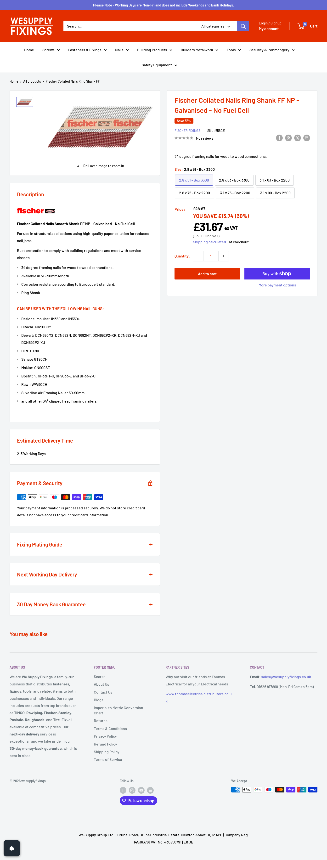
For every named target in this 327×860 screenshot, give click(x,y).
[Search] (243, 26)
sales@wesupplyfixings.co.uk (286, 676)
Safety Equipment (157, 65)
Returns (100, 720)
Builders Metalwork (197, 49)
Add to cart (207, 273)
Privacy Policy (105, 736)
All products (32, 81)
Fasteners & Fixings (84, 49)
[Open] (12, 848)
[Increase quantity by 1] (224, 256)
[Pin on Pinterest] (288, 137)
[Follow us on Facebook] (123, 790)
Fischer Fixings (187, 130)
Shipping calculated (209, 241)
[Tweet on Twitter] (297, 137)
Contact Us (103, 692)
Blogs (98, 699)
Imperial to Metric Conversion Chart (118, 710)
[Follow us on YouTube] (141, 790)
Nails (119, 49)
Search (100, 676)
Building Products (152, 49)
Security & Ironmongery (269, 49)
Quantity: (182, 256)
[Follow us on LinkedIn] (150, 790)
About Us (101, 684)
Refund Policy (105, 744)
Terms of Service (108, 759)
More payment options (277, 285)
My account (269, 28)
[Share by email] (306, 137)
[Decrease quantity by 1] (198, 256)
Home (29, 49)
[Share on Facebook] (279, 137)
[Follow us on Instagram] (132, 790)
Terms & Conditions (110, 728)
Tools (231, 49)
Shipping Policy (106, 751)
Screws (48, 49)
